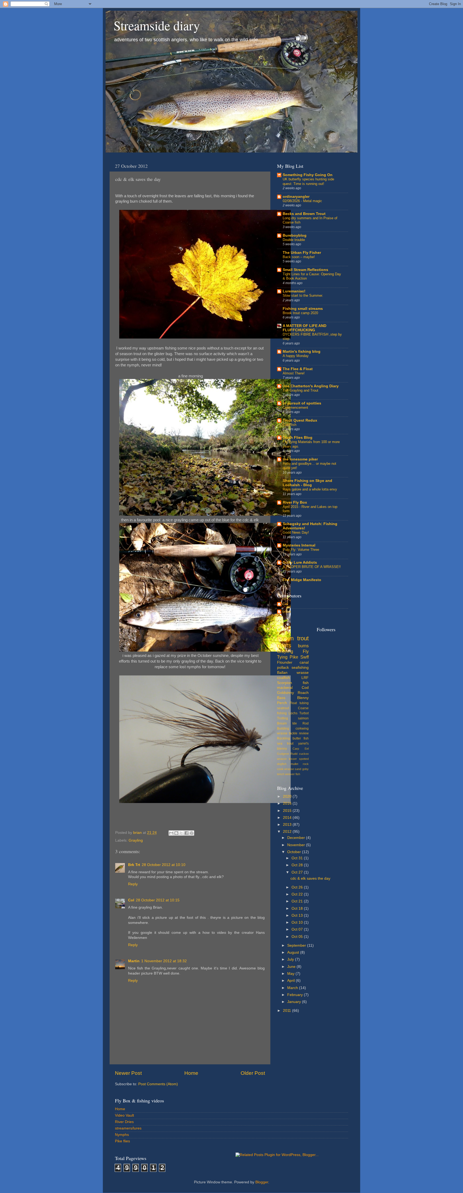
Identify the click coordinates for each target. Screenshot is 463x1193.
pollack (283, 668)
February (295, 995)
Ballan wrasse (293, 673)
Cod (305, 688)
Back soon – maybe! (299, 257)
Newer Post (128, 1073)
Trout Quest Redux (300, 420)
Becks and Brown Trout (304, 214)
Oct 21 (298, 901)
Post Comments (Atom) (158, 1084)
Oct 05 (298, 937)
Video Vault (124, 1115)
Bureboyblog (295, 235)
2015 (288, 811)
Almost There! (294, 373)
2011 (287, 1011)
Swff (304, 657)
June (292, 967)
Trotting (282, 718)
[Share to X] (181, 833)
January (294, 1002)
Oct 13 (298, 915)
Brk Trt (134, 865)
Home (191, 1073)
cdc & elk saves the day (310, 878)
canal (304, 662)
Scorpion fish (293, 683)
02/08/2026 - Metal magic (302, 201)
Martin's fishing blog (301, 352)
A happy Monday (296, 356)
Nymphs (122, 1135)
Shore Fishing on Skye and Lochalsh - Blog (307, 483)
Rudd (293, 753)
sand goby (301, 769)
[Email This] (171, 833)
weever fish (292, 774)
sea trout (285, 743)
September (297, 945)
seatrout (283, 708)
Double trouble (294, 240)
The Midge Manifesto (302, 580)
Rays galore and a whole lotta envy (310, 489)
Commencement (295, 408)
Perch (282, 703)
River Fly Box (295, 502)
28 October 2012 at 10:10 (163, 865)
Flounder (284, 662)
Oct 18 (298, 908)
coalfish (283, 678)
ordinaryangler (296, 197)
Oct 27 (298, 872)
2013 (288, 825)
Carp (296, 748)
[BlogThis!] (176, 833)
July (291, 959)
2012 (288, 832)
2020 (288, 796)
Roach (303, 693)
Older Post (253, 1073)
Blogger (261, 1182)
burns (303, 645)
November (296, 845)
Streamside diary (157, 25)
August (293, 952)
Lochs (293, 713)
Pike (294, 657)
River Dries (124, 1122)
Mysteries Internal (299, 545)
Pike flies (122, 1141)
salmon (303, 718)
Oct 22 (298, 894)
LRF (305, 678)
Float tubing (299, 703)
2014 (288, 818)
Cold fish (289, 425)
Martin (134, 961)
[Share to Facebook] (186, 833)
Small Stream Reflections (305, 270)
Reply (133, 884)
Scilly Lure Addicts (300, 562)
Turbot (304, 713)
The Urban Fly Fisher (302, 253)
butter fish (301, 738)
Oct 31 (298, 858)
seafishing (300, 668)
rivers (284, 645)
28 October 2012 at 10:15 (158, 900)
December (296, 838)
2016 (288, 803)
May (291, 974)
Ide (294, 723)
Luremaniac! (294, 291)
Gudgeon (283, 753)
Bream (282, 723)
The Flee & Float (298, 369)
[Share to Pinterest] (191, 833)
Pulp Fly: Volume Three (301, 550)
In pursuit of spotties (302, 403)
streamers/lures (128, 1128)
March (293, 988)
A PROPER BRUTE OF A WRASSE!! (312, 567)
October (294, 852)
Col (131, 900)
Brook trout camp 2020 (300, 313)
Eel (307, 748)
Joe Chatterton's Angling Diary (311, 386)
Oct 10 (298, 922)
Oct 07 (298, 929)
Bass (281, 698)
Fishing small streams (303, 309)
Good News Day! (296, 532)
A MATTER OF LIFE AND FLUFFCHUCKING (304, 328)
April (291, 981)
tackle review (298, 733)
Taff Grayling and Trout (300, 390)
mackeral (285, 688)
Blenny (303, 698)
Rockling (283, 738)
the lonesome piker (300, 459)
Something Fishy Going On (308, 175)
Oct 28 (298, 865)
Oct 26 (298, 887)
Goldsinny (285, 693)
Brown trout (293, 638)
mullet (294, 763)
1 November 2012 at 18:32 (164, 961)
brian (286, 611)
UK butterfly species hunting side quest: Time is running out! (308, 181)
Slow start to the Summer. (303, 295)
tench (280, 774)
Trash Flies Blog (297, 438)
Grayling (136, 840)
